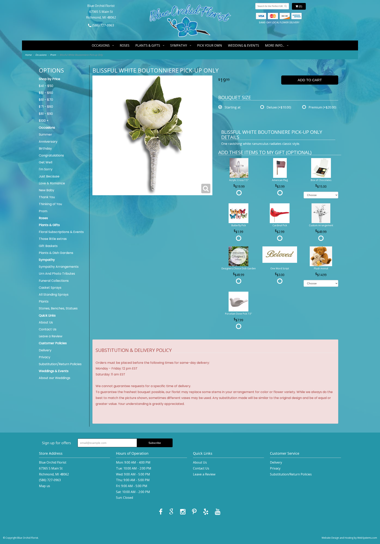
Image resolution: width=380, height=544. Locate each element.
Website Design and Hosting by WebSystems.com (349, 537)
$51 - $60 (46, 93)
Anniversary (48, 141)
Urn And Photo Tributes (57, 273)
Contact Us (47, 329)
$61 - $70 (46, 99)
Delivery (45, 350)
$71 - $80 (46, 106)
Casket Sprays (50, 287)
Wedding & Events (243, 45)
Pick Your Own (209, 45)
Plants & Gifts (147, 45)
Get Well (45, 162)
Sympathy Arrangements (59, 266)
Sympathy (178, 45)
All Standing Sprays (53, 294)
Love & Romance (52, 183)
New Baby (46, 190)
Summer (45, 134)
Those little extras (53, 239)
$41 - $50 (46, 86)
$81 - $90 (46, 113)
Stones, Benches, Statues (58, 308)
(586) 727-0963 (102, 25)
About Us (46, 322)
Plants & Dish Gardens (56, 253)
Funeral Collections (54, 280)
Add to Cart (310, 80)
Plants (43, 301)
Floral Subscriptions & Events (61, 232)
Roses (124, 45)
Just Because (49, 176)
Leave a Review (50, 336)
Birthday (45, 148)
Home (28, 55)
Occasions (101, 45)
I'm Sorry (45, 169)
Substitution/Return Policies (60, 364)
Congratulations (51, 155)
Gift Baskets (48, 246)
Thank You (47, 197)
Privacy (44, 357)
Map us (44, 486)
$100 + (43, 120)
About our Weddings (54, 378)
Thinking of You (50, 204)
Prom (53, 55)
